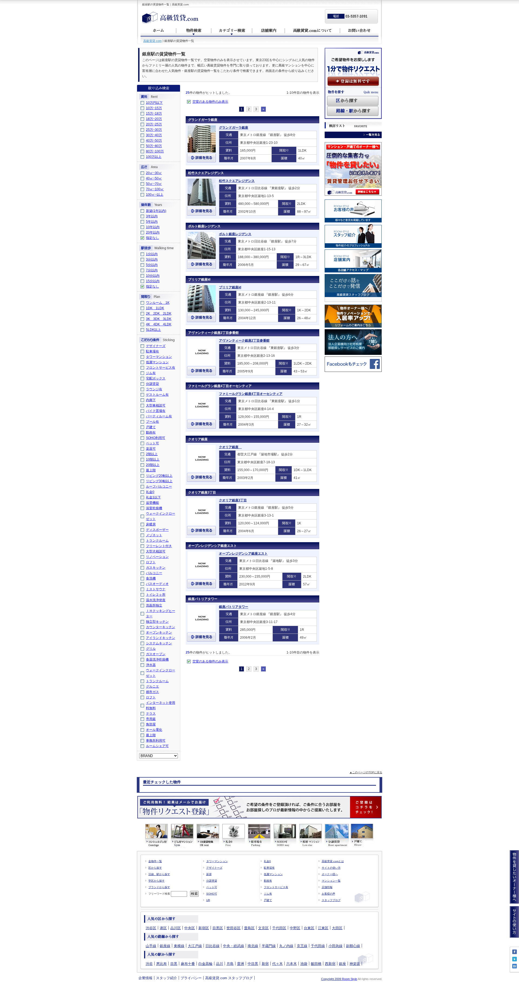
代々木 (277, 964)
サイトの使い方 (331, 867)
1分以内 (152, 254)
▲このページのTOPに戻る (366, 772)
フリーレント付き (159, 546)
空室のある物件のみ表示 (210, 102)
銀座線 (165, 946)
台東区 (309, 928)
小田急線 (335, 946)
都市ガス (152, 692)
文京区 (263, 928)
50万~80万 (154, 146)
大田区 (337, 928)
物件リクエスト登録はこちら (259, 807)
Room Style (349, 979)
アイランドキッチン (160, 638)
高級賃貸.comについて (312, 30)
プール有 (152, 422)
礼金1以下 (153, 497)
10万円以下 (154, 103)
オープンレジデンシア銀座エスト (212, 546)
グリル (151, 649)
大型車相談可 (155, 405)
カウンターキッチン (160, 627)
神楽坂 (355, 964)
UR (208, 900)
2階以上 (152, 454)
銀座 (342, 964)
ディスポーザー (157, 530)
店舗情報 (327, 887)
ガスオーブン (155, 654)
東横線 (179, 946)
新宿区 (203, 928)
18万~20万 (154, 119)
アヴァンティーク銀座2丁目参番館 (213, 333)
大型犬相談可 (155, 551)
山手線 (151, 946)
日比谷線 (212, 946)
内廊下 (151, 400)
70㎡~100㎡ (155, 189)
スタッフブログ (331, 900)
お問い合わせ (359, 30)
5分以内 (152, 265)
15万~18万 (154, 113)
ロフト (151, 562)
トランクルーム (157, 540)
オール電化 (154, 730)
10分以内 (152, 276)
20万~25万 (154, 124)
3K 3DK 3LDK (158, 319)
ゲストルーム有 (157, 394)
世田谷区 (234, 928)
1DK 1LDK (155, 308)
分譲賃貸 (152, 384)
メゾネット (154, 535)
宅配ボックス (155, 378)
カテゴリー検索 (232, 30)
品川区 (175, 928)
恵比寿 (161, 964)
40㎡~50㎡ (154, 178)
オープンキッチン (159, 632)
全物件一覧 (155, 861)
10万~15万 (154, 108)
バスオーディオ (157, 584)
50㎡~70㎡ (154, 184)
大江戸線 (195, 946)
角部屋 (151, 724)
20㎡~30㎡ (154, 173)
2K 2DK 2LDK (158, 313)
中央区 (189, 928)
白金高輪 (205, 964)
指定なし (152, 238)
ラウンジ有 (154, 389)
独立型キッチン (157, 622)
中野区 (295, 928)
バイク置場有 (155, 411)
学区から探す (156, 880)
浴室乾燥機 (154, 508)
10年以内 (152, 227)
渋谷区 (151, 928)
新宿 (265, 964)
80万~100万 (155, 151)
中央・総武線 (233, 946)
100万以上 (153, 157)
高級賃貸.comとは (333, 861)
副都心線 (353, 946)
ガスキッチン (155, 567)
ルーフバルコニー (159, 486)
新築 (209, 874)
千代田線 (318, 946)
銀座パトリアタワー (202, 599)
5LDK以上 (153, 330)
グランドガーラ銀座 (202, 120)
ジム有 (151, 373)
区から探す (155, 867)
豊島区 (249, 928)
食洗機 (151, 578)
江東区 (323, 928)
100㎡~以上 (154, 194)
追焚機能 (152, 503)
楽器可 (151, 449)
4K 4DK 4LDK (158, 324)
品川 (219, 964)
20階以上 (152, 465)
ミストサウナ (155, 589)
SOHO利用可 (155, 438)
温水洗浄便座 (155, 600)
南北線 (253, 946)
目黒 (173, 964)
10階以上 (152, 459)
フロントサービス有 (160, 367)
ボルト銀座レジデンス (204, 226)
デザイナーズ (155, 346)
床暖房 (151, 524)
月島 (230, 964)
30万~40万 (154, 135)
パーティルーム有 (159, 416)
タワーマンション (159, 357)
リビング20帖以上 (159, 476)
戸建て (151, 427)
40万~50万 (154, 140)
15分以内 (152, 281)
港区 (163, 928)
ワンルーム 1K (157, 303)
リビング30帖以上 (159, 481)
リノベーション (157, 557)
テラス (151, 713)
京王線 (302, 946)
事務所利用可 (155, 740)
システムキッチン (159, 643)
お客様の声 (328, 893)
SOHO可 (211, 893)
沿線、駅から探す (159, 874)
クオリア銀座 (199, 439)
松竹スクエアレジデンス (206, 173)
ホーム (158, 30)
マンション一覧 (331, 880)
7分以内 (152, 270)
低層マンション (157, 362)
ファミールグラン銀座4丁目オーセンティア (220, 386)
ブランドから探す (159, 887)
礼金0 (150, 492)
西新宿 (330, 964)
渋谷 (149, 964)
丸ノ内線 (286, 946)
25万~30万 (154, 130)
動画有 (151, 432)
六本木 (291, 964)
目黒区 (217, 928)
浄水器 (151, 665)
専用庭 (151, 719)
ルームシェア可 (157, 746)
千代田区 (279, 928)
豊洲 (240, 964)
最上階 (151, 470)
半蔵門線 (269, 946)
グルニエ (152, 686)
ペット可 (152, 443)
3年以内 (152, 216)
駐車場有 (152, 351)
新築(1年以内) (156, 211)
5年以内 (152, 222)
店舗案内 (268, 30)
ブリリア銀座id (199, 279)
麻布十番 (188, 964)
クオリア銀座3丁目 (202, 492)
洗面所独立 (154, 605)
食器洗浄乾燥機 (157, 659)
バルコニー (154, 573)
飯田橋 (316, 964)
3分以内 (152, 259)
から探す (347, 101)
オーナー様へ (330, 874)
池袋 (303, 964)
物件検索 (193, 30)
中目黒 (253, 964)
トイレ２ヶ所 (155, 595)
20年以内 (152, 232)
